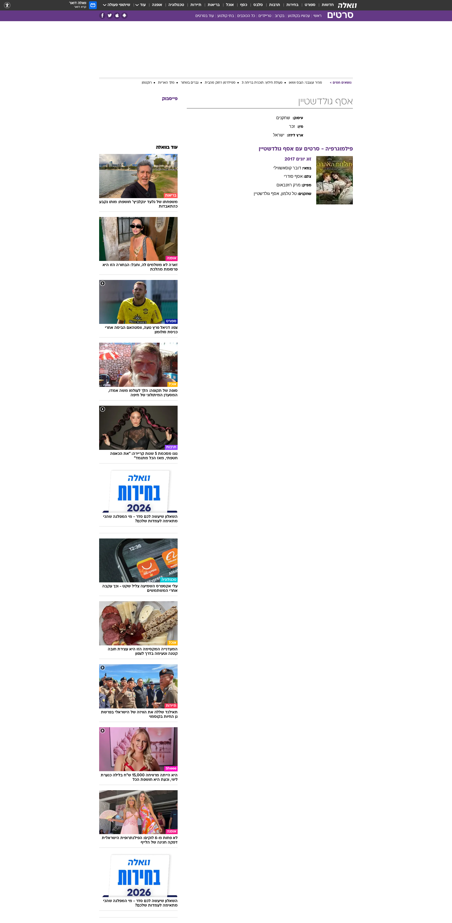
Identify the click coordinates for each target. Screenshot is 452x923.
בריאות (214, 5)
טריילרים (264, 16)
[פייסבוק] (102, 15)
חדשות (328, 5)
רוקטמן (147, 82)
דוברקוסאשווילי (287, 168)
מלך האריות (166, 82)
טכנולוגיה (176, 5)
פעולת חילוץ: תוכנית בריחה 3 (262, 82)
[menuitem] (324, 5)
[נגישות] (7, 5)
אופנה (157, 5)
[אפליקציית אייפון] (117, 15)
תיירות (195, 5)
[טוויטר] (109, 15)
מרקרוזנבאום (288, 185)
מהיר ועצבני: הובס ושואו (305, 82)
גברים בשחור (190, 82)
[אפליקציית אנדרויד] (124, 15)
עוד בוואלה (167, 147)
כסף (243, 5)
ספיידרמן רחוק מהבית (220, 82)
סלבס (258, 5)
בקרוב (279, 16)
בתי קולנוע (225, 16)
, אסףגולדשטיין (267, 193)
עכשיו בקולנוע (299, 16)
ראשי (317, 16)
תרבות (274, 5)
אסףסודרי (293, 176)
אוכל (230, 5)
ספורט (310, 5)
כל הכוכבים (246, 16)
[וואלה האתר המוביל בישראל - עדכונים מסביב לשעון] (347, 5)
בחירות (292, 5)
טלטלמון (289, 193)
